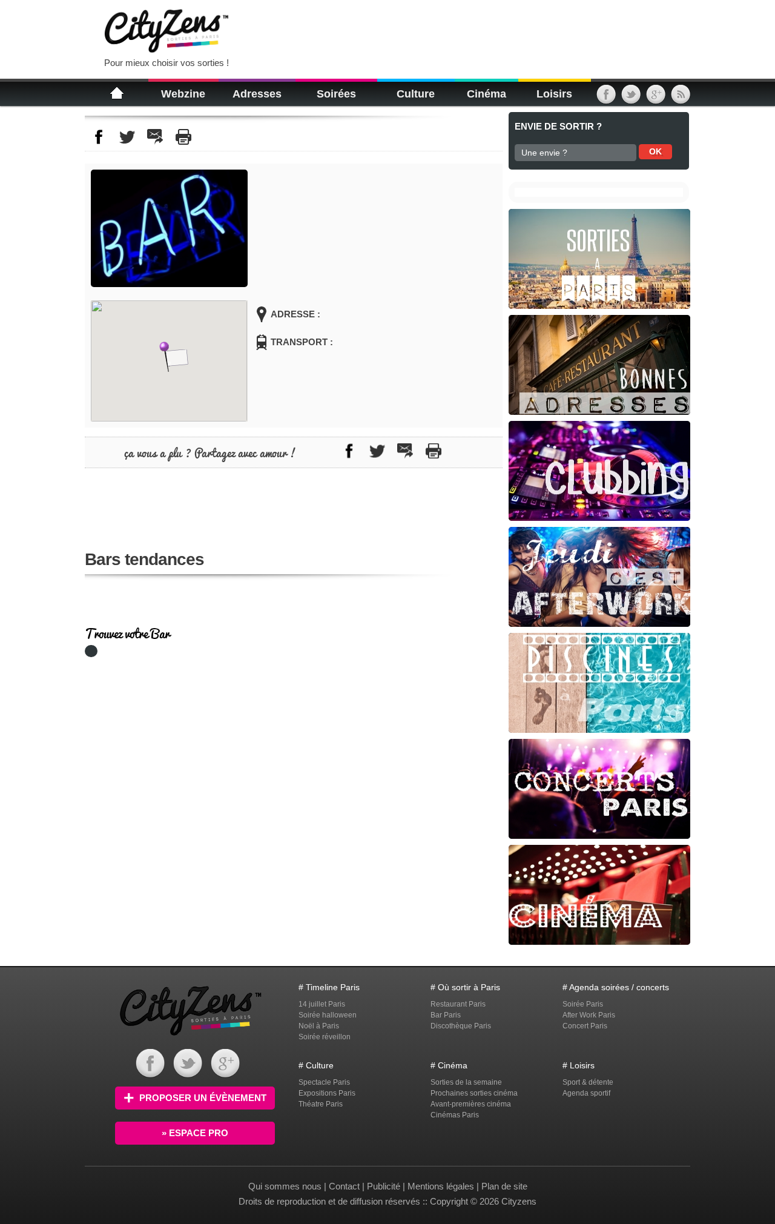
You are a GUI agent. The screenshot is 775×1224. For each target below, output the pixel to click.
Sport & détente (587, 1082)
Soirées (336, 94)
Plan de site (504, 1186)
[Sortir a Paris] (190, 1037)
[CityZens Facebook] (606, 99)
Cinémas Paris (454, 1115)
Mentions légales (440, 1186)
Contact (344, 1186)
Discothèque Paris (460, 1026)
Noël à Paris (318, 1026)
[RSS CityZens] (680, 99)
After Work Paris (588, 1015)
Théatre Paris (320, 1104)
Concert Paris (584, 1026)
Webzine (183, 94)
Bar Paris (445, 1015)
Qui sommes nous (286, 1186)
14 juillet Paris (321, 1004)
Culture (416, 94)
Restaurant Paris (458, 1004)
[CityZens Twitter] (631, 99)
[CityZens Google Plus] (655, 99)
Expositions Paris (326, 1093)
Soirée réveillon (324, 1037)
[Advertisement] (390, 30)
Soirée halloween (327, 1015)
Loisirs (554, 94)
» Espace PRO (195, 1133)
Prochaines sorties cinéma (474, 1093)
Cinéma (486, 94)
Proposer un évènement (202, 1098)
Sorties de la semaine (466, 1082)
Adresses (257, 94)
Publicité (383, 1186)
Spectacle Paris (324, 1082)
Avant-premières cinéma (470, 1104)
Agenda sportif (586, 1093)
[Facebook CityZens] (150, 1075)
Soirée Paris (582, 1004)
